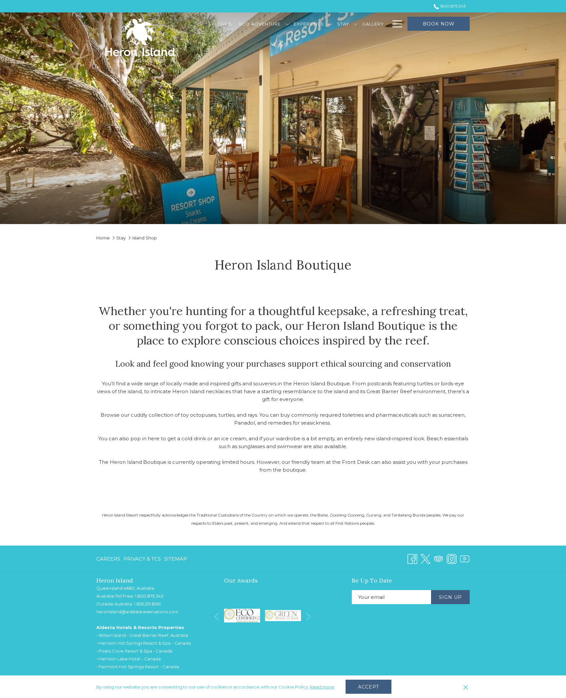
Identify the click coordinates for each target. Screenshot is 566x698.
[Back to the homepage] (140, 40)
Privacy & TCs (142, 559)
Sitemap (175, 559)
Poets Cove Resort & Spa (125, 651)
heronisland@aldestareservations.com (137, 611)
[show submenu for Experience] (330, 23)
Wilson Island (112, 635)
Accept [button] (368, 687)
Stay (121, 237)
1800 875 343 (452, 6)
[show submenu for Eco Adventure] (287, 23)
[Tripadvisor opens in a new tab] (438, 558)
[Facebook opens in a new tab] (412, 558)
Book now (439, 24)
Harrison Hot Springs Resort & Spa (135, 643)
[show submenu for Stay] (355, 23)
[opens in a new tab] (242, 615)
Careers (108, 559)
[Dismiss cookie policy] (466, 687)
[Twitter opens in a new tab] (425, 558)
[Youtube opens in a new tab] (465, 558)
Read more (322, 686)
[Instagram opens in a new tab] (452, 558)
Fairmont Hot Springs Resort (129, 666)
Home (103, 237)
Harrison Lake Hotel (120, 658)
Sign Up (450, 597)
